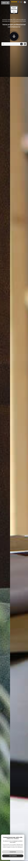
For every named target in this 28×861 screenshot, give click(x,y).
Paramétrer (13, 852)
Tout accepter (13, 855)
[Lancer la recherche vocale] (14, 36)
